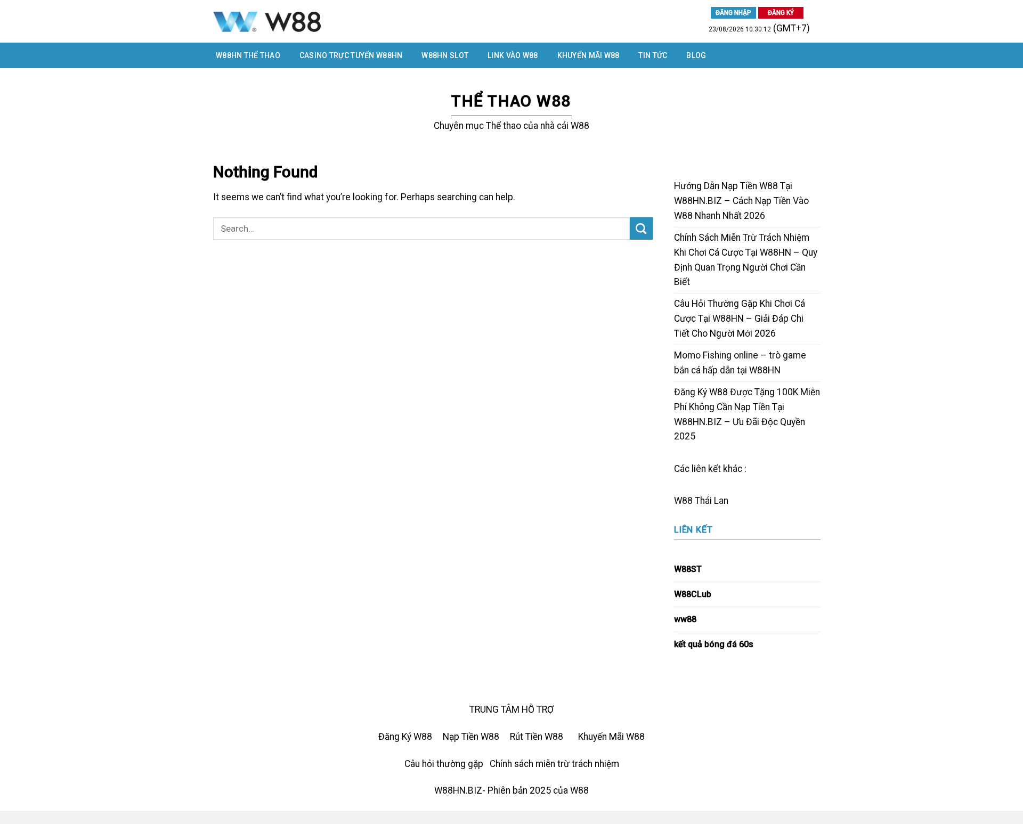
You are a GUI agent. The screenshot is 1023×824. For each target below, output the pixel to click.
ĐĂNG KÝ (781, 13)
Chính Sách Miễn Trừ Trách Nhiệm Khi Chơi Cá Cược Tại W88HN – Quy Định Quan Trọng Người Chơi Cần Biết (745, 260)
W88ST (688, 569)
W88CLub (692, 594)
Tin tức (652, 55)
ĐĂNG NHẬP (733, 13)
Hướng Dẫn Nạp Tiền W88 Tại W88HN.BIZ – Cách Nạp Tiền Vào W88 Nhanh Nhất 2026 (741, 201)
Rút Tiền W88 (536, 736)
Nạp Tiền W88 (471, 736)
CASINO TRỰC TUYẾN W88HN (350, 55)
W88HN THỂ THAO (248, 55)
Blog (696, 55)
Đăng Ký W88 (405, 736)
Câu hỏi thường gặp (443, 763)
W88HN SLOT (444, 55)
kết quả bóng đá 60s (713, 644)
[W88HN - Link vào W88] (324, 21)
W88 (683, 500)
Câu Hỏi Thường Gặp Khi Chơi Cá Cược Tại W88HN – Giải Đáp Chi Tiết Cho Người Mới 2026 (739, 318)
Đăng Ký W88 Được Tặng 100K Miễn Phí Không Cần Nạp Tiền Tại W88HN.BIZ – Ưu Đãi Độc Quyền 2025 (747, 414)
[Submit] (641, 228)
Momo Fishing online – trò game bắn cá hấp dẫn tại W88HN (740, 363)
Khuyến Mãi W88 (588, 55)
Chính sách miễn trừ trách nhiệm (554, 763)
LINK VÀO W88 (513, 55)
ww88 (685, 619)
